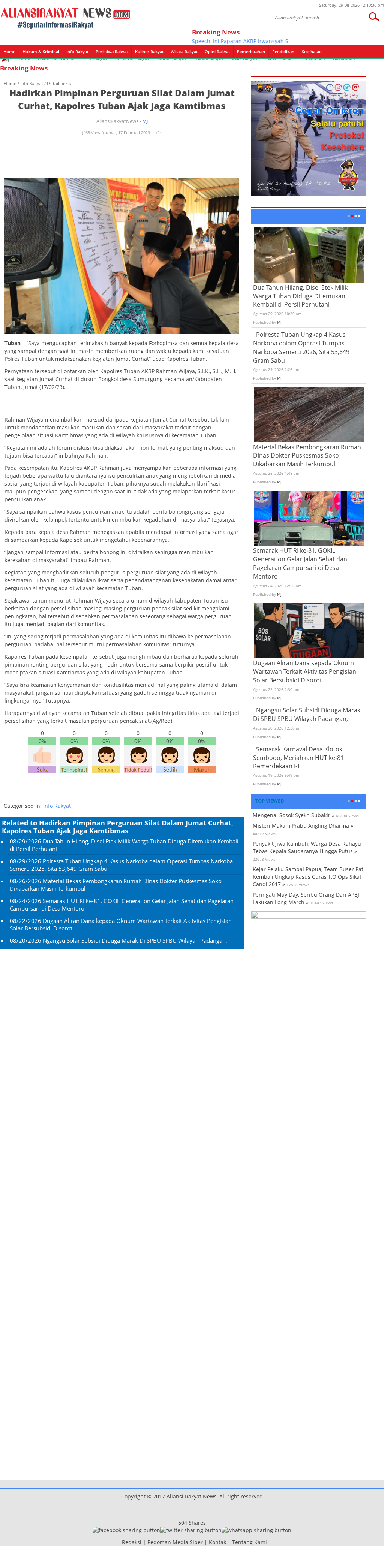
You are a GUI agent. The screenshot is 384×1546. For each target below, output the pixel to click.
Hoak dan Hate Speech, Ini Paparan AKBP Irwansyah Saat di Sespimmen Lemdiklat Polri (250, 41)
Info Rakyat (77, 51)
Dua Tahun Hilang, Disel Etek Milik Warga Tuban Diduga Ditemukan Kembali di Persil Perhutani (300, 296)
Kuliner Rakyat (149, 51)
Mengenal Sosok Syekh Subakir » (293, 815)
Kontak (217, 1542)
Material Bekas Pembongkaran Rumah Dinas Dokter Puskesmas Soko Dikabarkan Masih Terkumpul (307, 455)
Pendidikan (283, 51)
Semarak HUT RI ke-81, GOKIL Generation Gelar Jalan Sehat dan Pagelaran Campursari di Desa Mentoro (300, 563)
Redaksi (131, 1542)
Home (9, 51)
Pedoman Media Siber (175, 1542)
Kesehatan (312, 51)
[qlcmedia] (119, 1542)
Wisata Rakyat (184, 51)
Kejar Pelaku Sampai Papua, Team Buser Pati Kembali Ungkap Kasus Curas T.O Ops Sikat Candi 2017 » (309, 877)
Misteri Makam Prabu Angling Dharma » (303, 825)
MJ (145, 121)
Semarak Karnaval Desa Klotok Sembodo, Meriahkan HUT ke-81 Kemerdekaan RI (298, 757)
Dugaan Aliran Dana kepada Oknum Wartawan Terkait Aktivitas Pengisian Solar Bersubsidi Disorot (304, 671)
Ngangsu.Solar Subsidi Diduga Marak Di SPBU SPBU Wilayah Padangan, (135, 940)
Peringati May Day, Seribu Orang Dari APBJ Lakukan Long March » (306, 898)
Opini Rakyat (217, 51)
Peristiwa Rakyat (112, 51)
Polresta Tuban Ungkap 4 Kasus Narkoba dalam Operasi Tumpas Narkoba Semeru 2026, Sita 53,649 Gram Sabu (301, 347)
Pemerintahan (251, 51)
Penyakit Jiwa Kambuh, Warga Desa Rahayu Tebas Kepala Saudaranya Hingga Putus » (307, 847)
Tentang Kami (249, 1542)
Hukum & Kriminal (40, 51)
